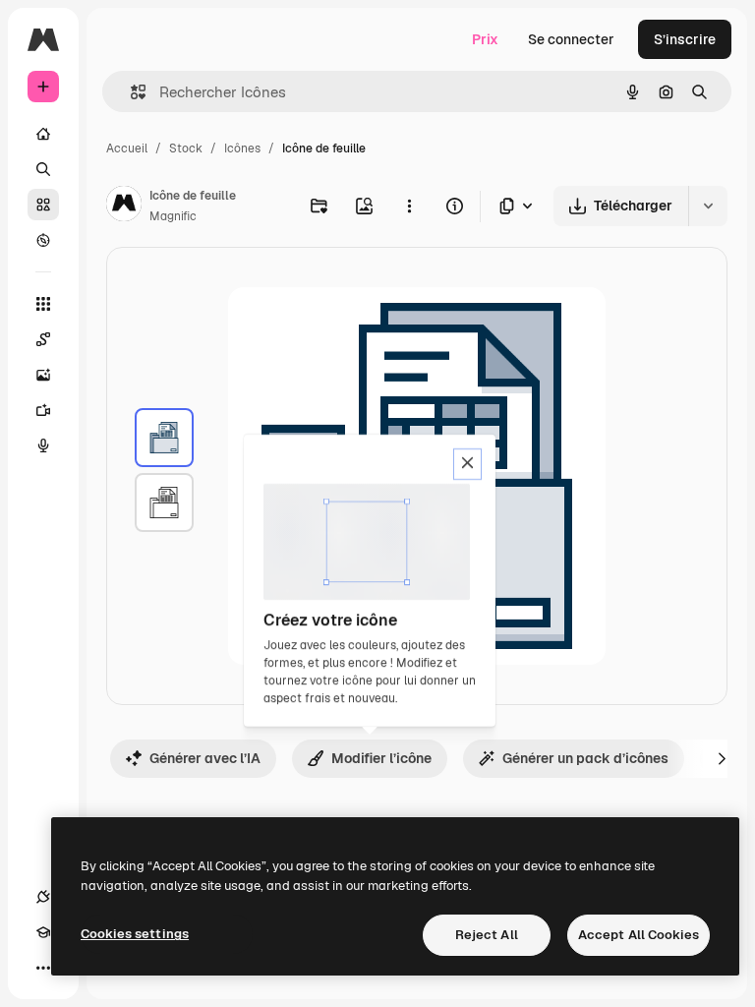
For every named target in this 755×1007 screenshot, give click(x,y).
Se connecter (571, 39)
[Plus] (43, 967)
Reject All (486, 934)
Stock (186, 148)
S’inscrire (685, 39)
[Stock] (43, 204)
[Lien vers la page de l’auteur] (124, 206)
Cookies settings (135, 933)
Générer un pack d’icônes (585, 758)
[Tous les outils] (43, 304)
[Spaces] (43, 339)
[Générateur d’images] (43, 374)
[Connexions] (43, 897)
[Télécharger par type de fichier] (517, 206)
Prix (485, 39)
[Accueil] (43, 133)
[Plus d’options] (409, 205)
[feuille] (164, 437)
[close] (467, 464)
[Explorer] (43, 240)
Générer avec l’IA (205, 758)
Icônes (242, 148)
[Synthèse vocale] (43, 445)
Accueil (126, 148)
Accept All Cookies (638, 934)
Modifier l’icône (381, 758)
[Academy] (43, 932)
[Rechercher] (43, 169)
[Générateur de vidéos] (43, 410)
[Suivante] (721, 758)
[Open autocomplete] (130, 92)
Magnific (173, 216)
